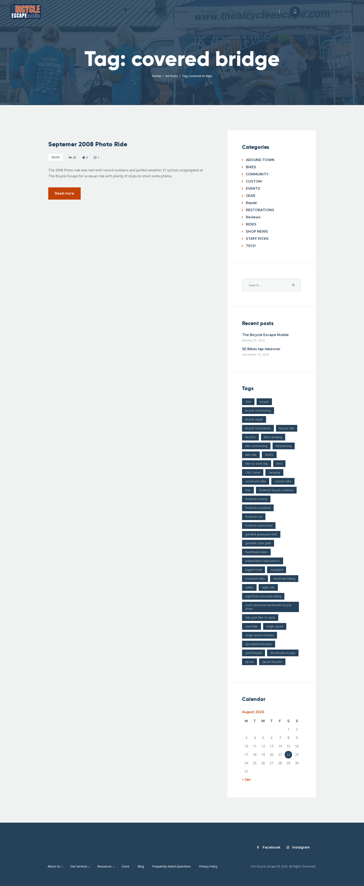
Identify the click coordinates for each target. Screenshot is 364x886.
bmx (279, 464)
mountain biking (284, 578)
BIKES (251, 167)
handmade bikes (256, 552)
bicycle (264, 402)
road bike (251, 626)
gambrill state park (258, 543)
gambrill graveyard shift (261, 534)
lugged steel (253, 570)
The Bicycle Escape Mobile (265, 335)
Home (156, 76)
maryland (276, 570)
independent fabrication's (262, 561)
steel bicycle (253, 653)
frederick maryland (257, 508)
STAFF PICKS (257, 239)
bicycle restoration (258, 428)
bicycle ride (286, 428)
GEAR (250, 196)
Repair (251, 203)
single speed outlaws (259, 635)
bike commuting (256, 446)
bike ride (251, 455)
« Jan (246, 780)
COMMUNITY (257, 174)
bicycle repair (254, 419)
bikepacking (284, 446)
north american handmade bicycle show (268, 607)
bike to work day (256, 464)
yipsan (249, 662)
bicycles (250, 437)
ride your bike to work (260, 617)
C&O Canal (252, 472)
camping (274, 472)
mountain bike (255, 578)
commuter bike (255, 481)
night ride (268, 587)
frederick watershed (258, 525)
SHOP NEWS (257, 232)
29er (248, 402)
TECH (251, 246)
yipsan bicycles (272, 662)
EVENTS (253, 189)
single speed (274, 626)
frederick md (253, 517)
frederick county (256, 499)
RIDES (55, 157)
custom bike (282, 481)
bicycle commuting (258, 410)
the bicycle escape (282, 653)
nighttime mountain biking (263, 596)
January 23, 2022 (253, 340)
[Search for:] (271, 285)
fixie (248, 490)
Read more (64, 193)
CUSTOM (254, 181)
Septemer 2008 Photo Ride (87, 144)
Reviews (253, 217)
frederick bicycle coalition (276, 490)
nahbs (249, 587)
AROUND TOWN (260, 160)
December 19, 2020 (255, 354)
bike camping (273, 437)
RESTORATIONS (260, 210)
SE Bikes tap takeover (261, 349)
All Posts (171, 76)
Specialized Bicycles (258, 644)
